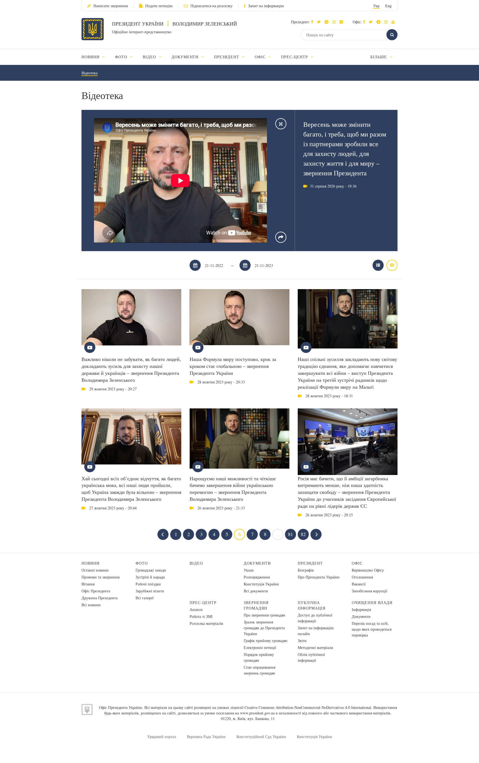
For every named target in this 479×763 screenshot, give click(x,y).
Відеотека (89, 72)
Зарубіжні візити (150, 590)
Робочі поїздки (148, 584)
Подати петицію (158, 5)
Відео (196, 563)
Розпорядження (257, 577)
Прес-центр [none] (295, 56)
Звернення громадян (256, 605)
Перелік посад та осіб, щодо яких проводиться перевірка (371, 629)
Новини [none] (91, 56)
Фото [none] (122, 56)
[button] (320, 21)
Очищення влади (372, 602)
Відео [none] (150, 56)
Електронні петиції (260, 647)
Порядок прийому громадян (259, 657)
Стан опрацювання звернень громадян (259, 670)
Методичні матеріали (315, 647)
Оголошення (362, 577)
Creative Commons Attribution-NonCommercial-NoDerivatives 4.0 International (307, 707)
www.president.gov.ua (257, 713)
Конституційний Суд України (261, 736)
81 (290, 534)
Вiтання (88, 584)
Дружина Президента (99, 597)
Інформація (361, 609)
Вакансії (359, 584)
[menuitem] (95, 57)
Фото (142, 563)
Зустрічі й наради (150, 577)
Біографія (306, 570)
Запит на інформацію (266, 5)
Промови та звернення (100, 577)
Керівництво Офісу (368, 570)
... (278, 534)
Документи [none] (186, 56)
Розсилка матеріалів (206, 623)
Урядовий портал (161, 736)
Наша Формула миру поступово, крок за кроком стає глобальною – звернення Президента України (233, 366)
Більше (379, 56)
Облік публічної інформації (311, 657)
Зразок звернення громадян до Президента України (264, 627)
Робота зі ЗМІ (201, 616)
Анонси (196, 609)
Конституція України (261, 584)
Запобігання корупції (369, 590)
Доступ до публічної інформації (315, 617)
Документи (257, 563)
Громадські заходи (151, 570)
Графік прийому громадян (265, 640)
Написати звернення (110, 5)
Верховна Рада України (206, 736)
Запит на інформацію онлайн (315, 630)
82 (303, 534)
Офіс (357, 563)
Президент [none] (227, 56)
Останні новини (95, 570)
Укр (376, 5)
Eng (388, 5)
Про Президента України (319, 577)
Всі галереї (145, 597)
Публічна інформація (311, 605)
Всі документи (256, 590)
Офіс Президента (95, 590)
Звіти (302, 640)
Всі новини (91, 604)
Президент (310, 563)
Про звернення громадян (264, 615)
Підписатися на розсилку (211, 5)
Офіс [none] (261, 56)
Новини (90, 563)
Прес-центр (203, 602)
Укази (249, 570)
